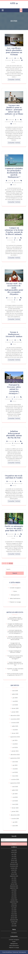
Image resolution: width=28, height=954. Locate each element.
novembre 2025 (15, 719)
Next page (11, 563)
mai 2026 (15, 701)
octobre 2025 (15, 722)
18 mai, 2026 (11, 481)
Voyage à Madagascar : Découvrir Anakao (14, 334)
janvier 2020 (15, 811)
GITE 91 (14, 3)
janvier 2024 (15, 751)
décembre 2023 (15, 754)
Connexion (14, 932)
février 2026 (15, 708)
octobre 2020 (15, 779)
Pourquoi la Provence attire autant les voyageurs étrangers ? (14, 389)
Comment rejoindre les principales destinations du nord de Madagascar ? (14, 172)
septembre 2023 (15, 758)
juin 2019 (15, 822)
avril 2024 (15, 747)
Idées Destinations (18, 182)
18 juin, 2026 (10, 297)
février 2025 (15, 733)
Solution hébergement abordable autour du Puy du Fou (14, 434)
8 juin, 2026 (11, 340)
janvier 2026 (15, 712)
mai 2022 (15, 769)
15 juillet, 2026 (11, 119)
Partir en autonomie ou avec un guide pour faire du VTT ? (14, 528)
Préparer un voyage (18, 483)
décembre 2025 (15, 715)
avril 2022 (15, 772)
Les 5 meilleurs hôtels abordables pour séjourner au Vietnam (14, 51)
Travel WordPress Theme (9, 952)
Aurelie (17, 58)
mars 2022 (15, 776)
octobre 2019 (15, 818)
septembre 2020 (15, 783)
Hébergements (17, 60)
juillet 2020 (15, 790)
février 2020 (15, 808)
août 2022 (15, 762)
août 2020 (15, 786)
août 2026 (15, 690)
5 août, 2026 (10, 58)
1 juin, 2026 (10, 397)
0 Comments (8, 60)
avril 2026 (15, 705)
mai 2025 (15, 730)
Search (14, 573)
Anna (18, 119)
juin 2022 (15, 765)
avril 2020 (15, 801)
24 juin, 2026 (10, 238)
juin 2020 (15, 794)
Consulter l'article (14, 79)
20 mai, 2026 (11, 441)
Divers (17, 240)
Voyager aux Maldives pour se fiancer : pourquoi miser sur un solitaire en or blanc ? (14, 110)
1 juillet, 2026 (10, 180)
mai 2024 (15, 744)
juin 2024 (15, 740)
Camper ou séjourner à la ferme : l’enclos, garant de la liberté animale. (14, 231)
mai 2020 (15, 797)
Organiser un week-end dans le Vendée (14, 476)
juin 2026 (15, 698)
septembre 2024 (15, 737)
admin (17, 297)
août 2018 (15, 825)
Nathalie (18, 180)
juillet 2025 (15, 726)
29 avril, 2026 (11, 534)
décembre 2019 (15, 815)
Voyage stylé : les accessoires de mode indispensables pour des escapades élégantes (14, 288)
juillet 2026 (15, 694)
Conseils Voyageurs (18, 121)
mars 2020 (15, 804)
